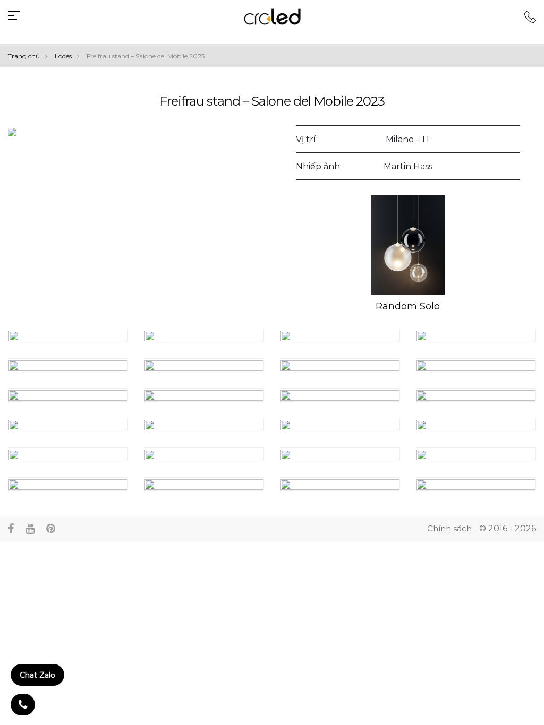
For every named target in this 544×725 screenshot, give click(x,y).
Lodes (63, 56)
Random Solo (408, 306)
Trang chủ (24, 56)
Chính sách (449, 528)
